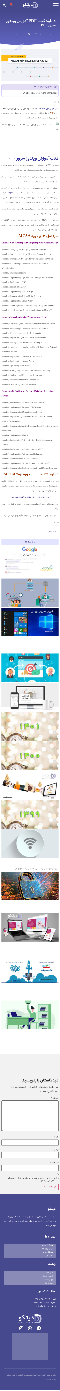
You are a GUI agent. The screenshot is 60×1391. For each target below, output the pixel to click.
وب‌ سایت (54, 1162)
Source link (54, 531)
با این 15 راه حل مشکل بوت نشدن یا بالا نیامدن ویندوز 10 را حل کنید (36, 869)
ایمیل (55, 1150)
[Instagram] (21, 1328)
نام (56, 1137)
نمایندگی (49, 1256)
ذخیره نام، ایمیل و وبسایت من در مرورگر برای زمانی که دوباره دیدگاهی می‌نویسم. (33, 1179)
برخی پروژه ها (47, 1249)
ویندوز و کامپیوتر (22, 34)
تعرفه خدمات (47, 1276)
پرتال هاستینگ (47, 1279)
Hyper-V (11, 193)
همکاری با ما (48, 1252)
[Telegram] (39, 1328)
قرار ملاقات (48, 1283)
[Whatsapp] (30, 1328)
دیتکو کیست (47, 1245)
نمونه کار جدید (47, 1272)
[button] (4, 5)
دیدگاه (55, 1098)
